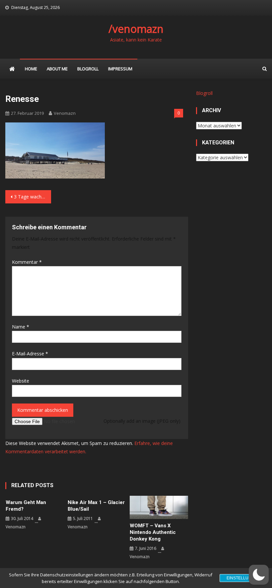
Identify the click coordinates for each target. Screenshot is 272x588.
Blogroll (88, 69)
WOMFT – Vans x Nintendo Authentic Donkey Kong (153, 532)
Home (31, 69)
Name (20, 327)
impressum (120, 69)
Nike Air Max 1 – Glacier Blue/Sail (96, 505)
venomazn (65, 113)
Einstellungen (243, 578)
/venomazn (136, 29)
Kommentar (27, 262)
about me (57, 69)
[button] (259, 575)
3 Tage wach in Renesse (32, 196)
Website (20, 381)
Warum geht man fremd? (26, 505)
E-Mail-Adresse (30, 353)
